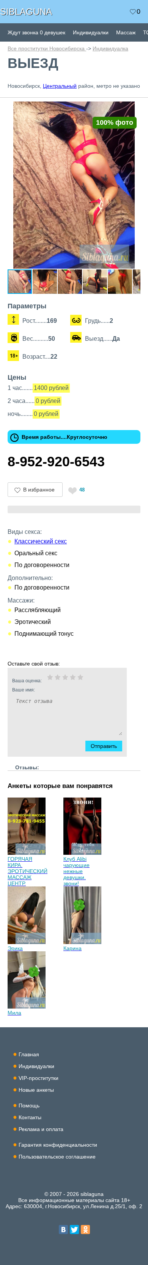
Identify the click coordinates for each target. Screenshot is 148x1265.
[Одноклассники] (85, 1229)
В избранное (39, 490)
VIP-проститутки (38, 1078)
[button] (134, 108)
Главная (29, 1054)
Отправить (104, 746)
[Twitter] (74, 1229)
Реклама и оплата (41, 1129)
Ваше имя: (23, 690)
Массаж (125, 32)
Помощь (29, 1105)
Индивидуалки (91, 32)
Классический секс (40, 541)
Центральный (60, 86)
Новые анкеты (36, 1090)
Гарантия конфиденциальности (58, 1145)
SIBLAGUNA (26, 11)
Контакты (30, 1117)
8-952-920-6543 (56, 461)
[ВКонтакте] (63, 1229)
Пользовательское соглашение (57, 1157)
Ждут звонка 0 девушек (36, 32)
